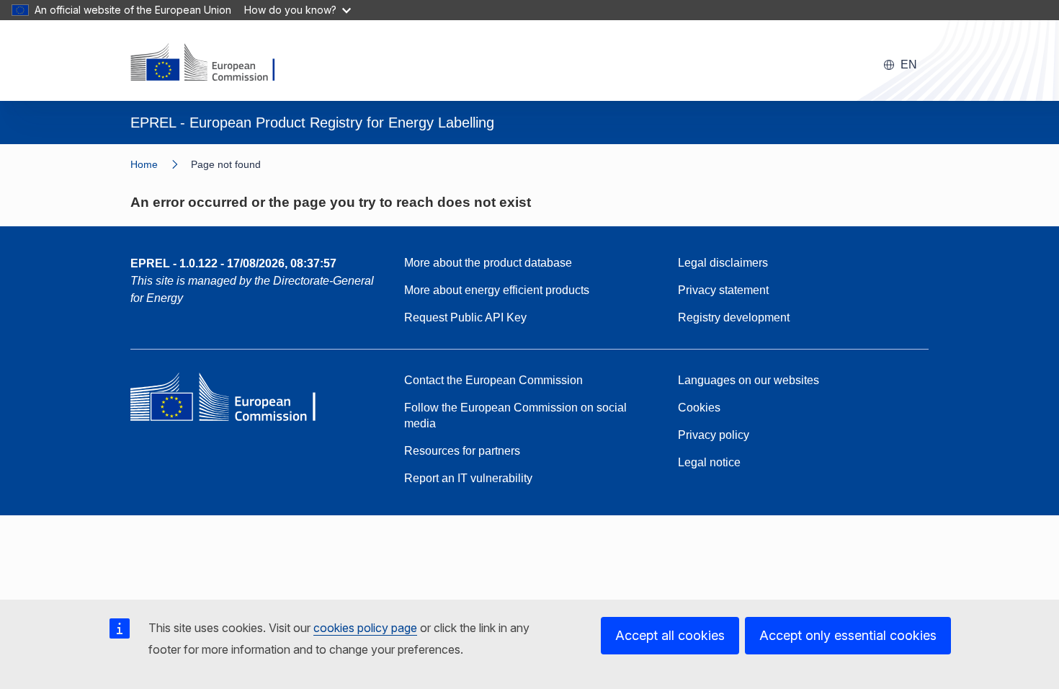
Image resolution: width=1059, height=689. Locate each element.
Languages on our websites (748, 380)
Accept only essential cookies (848, 635)
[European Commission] (211, 63)
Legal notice (709, 462)
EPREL (233, 263)
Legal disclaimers (723, 263)
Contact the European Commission (493, 380)
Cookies (699, 407)
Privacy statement (723, 290)
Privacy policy (713, 435)
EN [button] (909, 64)
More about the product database (488, 263)
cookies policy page (365, 628)
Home (144, 164)
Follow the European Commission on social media (515, 415)
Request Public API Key (465, 317)
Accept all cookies (670, 635)
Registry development (734, 317)
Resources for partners (462, 451)
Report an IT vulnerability (468, 478)
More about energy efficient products (496, 290)
